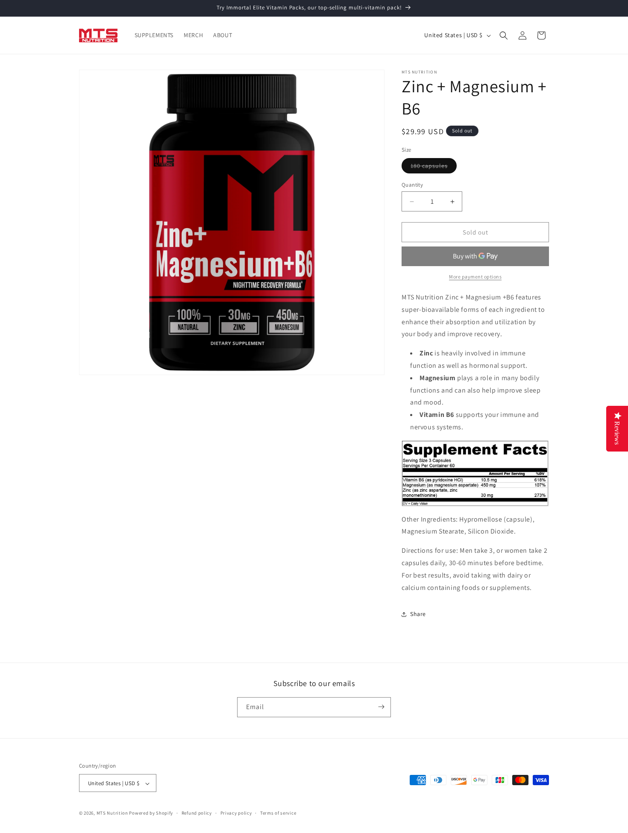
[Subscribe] (381, 707)
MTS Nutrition (112, 813)
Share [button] (418, 614)
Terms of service (278, 813)
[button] (503, 35)
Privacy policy (236, 813)
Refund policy (197, 813)
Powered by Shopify (151, 813)
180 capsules (434, 167)
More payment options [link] (475, 276)
